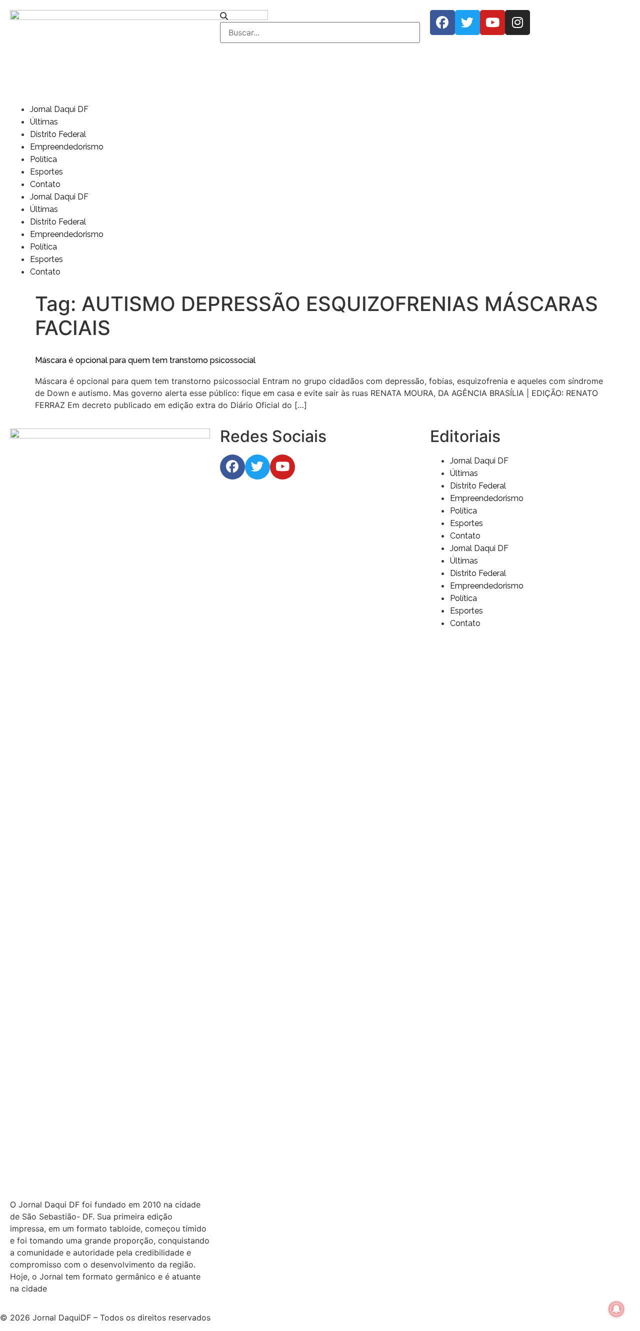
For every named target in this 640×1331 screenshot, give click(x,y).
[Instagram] (517, 22)
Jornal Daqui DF (59, 109)
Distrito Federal (58, 134)
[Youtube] (492, 22)
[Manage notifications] (616, 1309)
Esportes (46, 171)
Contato (45, 184)
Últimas (44, 121)
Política (43, 159)
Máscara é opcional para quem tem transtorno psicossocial (145, 360)
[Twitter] (467, 22)
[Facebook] (442, 22)
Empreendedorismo (67, 147)
